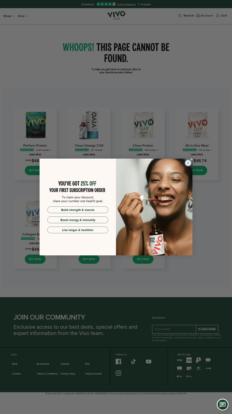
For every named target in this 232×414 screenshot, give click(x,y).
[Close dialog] (188, 163)
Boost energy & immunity (77, 220)
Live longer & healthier (77, 230)
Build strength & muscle (77, 210)
